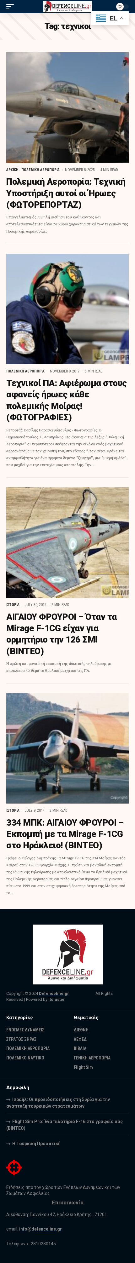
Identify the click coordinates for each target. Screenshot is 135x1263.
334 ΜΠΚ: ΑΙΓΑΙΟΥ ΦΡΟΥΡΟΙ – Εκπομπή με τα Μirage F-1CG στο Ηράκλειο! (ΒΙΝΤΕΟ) (64, 834)
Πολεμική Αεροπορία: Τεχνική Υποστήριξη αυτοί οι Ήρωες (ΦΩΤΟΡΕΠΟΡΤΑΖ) (66, 193)
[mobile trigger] (11, 6)
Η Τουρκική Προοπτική (36, 1143)
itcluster (56, 999)
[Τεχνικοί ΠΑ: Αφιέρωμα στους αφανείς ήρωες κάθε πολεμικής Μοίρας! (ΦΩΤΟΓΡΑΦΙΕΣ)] (67, 309)
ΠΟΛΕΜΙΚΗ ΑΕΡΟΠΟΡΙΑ (40, 170)
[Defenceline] (67, 6)
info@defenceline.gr (40, 1228)
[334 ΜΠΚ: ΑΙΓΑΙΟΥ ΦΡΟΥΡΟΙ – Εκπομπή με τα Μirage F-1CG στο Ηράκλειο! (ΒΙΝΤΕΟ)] (67, 748)
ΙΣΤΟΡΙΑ (12, 605)
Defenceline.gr (54, 993)
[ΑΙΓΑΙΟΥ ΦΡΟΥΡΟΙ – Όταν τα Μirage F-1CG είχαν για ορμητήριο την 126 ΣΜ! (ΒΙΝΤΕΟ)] (67, 542)
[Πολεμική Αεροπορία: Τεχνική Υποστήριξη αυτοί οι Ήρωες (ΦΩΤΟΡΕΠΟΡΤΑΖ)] (67, 107)
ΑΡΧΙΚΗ (12, 170)
